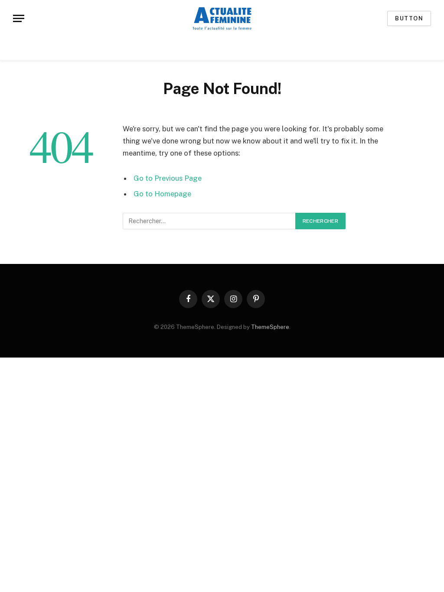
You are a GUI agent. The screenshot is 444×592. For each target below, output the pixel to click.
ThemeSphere (270, 327)
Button (409, 18)
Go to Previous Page (168, 178)
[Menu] (18, 18)
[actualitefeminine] (222, 18)
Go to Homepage (162, 193)
